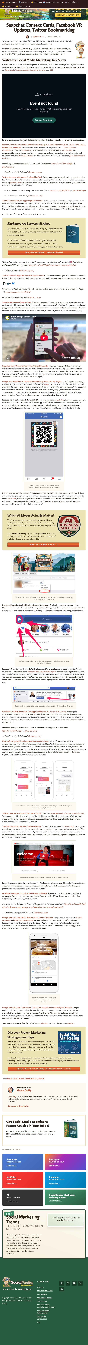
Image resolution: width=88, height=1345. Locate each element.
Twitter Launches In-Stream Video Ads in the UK (22, 813)
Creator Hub (69, 826)
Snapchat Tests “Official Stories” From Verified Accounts (25, 366)
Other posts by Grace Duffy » (18, 1106)
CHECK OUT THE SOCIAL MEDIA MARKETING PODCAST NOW (44, 1069)
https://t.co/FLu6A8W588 (75, 904)
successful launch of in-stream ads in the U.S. (67, 813)
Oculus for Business (25, 155)
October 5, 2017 (34, 736)
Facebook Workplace (58, 711)
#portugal (29, 907)
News (9, 1079)
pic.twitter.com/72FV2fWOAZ (17, 292)
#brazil (37, 907)
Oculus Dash (67, 150)
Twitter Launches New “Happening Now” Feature (22, 201)
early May (60, 400)
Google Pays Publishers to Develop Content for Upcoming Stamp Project (31, 381)
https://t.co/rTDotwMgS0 (62, 163)
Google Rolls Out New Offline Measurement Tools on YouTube (27, 917)
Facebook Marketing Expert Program (42, 671)
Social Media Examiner (17, 10)
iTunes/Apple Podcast (13, 70)
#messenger (16, 907)
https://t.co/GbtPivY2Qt (12, 730)
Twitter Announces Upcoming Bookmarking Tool (22, 177)
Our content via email (45, 1291)
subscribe (44, 1023)
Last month (11, 498)
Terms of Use (20, 1301)
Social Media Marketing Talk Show (28, 1079)
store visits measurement (23, 920)
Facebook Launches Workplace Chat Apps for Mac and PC (25, 711)
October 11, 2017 (35, 172)
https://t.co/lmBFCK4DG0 (40, 265)
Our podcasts (42, 1294)
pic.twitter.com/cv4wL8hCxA (64, 265)
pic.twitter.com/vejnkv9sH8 (51, 907)
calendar (70, 1023)
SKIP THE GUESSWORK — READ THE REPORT (44, 253)
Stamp (46, 384)
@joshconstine (8, 166)
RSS (51, 70)
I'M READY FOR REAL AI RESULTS (43, 544)
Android (25, 70)
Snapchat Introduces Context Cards (16, 302)
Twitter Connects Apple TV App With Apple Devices (23, 275)
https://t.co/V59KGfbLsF (59, 190)
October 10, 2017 (35, 195)
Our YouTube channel (44, 1298)
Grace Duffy (24, 1090)
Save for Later (15, 182)
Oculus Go (26, 150)
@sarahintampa (79, 190)
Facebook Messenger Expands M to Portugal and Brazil (24, 893)
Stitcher (42, 70)
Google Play (34, 70)
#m (23, 907)
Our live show (42, 1301)
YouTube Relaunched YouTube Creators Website (21, 826)
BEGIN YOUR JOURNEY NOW (68, 15)
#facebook (6, 907)
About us (40, 1287)
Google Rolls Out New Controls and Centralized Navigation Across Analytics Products (37, 1007)
